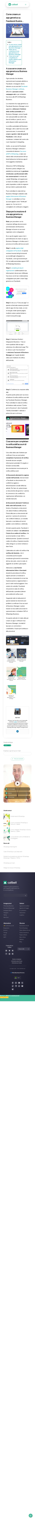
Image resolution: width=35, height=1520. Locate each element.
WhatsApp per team (9, 863)
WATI (5, 937)
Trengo (5, 932)
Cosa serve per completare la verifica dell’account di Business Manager (15, 59)
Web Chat (6, 917)
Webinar (22, 939)
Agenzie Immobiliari (24, 906)
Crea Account (4, 997)
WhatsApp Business (9, 906)
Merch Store (23, 937)
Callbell (15, 721)
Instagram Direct (8, 910)
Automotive (22, 912)
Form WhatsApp (24, 928)
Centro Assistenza (24, 932)
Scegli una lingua (8, 742)
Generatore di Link (24, 925)
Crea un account (18, 758)
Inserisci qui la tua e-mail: (12, 751)
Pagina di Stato (23, 935)
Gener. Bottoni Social (25, 930)
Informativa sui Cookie (17, 962)
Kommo (5, 930)
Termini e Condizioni (16, 959)
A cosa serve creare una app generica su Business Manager (15, 46)
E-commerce (23, 910)
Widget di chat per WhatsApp (12, 868)
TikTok (5, 915)
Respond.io (6, 928)
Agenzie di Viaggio (24, 908)
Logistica (22, 915)
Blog (21, 941)
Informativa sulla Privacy (16, 961)
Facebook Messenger (9, 908)
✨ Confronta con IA (9, 925)
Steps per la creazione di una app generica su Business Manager (15, 52)
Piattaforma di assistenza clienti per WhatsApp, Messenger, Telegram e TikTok (16, 857)
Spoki (5, 935)
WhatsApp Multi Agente (10, 847)
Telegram (6, 912)
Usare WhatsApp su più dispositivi (13, 851)
